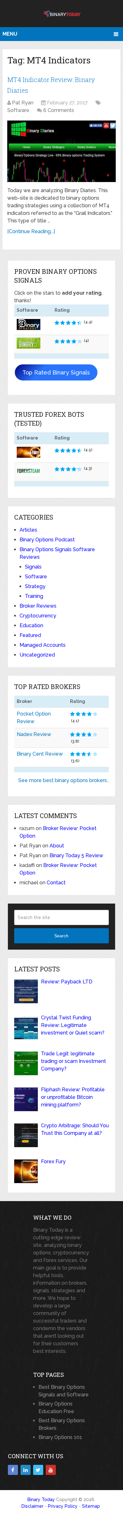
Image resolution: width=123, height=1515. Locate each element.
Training (34, 596)
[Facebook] (13, 1470)
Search (61, 935)
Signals (33, 567)
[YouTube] (51, 1470)
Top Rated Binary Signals (56, 372)
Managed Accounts (43, 645)
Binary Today (41, 1499)
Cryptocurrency (38, 616)
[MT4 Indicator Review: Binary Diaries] (61, 151)
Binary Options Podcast (47, 540)
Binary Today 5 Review (76, 855)
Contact (56, 883)
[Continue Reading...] (31, 231)
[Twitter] (38, 1470)
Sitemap (91, 1506)
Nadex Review (34, 734)
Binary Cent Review (40, 754)
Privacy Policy (63, 1506)
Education (31, 625)
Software (18, 110)
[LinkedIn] (25, 1470)
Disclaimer (32, 1506)
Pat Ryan (22, 103)
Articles (28, 530)
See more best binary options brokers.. (63, 780)
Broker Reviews (38, 606)
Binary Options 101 (60, 1437)
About (57, 846)
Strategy (35, 586)
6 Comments (58, 110)
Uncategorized (37, 655)
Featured (30, 635)
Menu (10, 34)
